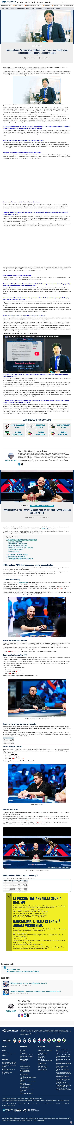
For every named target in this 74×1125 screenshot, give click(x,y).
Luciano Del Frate (45, 58)
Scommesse (40, 2)
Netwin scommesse (25, 1092)
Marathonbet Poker (25, 1062)
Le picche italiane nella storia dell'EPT (16, 556)
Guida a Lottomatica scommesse (28, 1077)
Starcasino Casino (42, 1066)
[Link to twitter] (22, 464)
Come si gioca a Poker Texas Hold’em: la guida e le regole (9, 1062)
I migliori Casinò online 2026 (63, 1054)
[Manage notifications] (71, 1122)
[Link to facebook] (19, 1015)
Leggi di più (37, 1023)
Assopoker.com (24, 1030)
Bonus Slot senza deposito (62, 1083)
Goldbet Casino (42, 1057)
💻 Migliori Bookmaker (6, 5)
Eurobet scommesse (25, 1071)
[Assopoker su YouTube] (19, 1040)
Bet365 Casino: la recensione (45, 1050)
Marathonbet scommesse (26, 1093)
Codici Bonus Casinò (61, 1081)
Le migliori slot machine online (63, 1085)
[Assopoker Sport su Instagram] (49, 1040)
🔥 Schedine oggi (46, 5)
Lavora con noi (5, 1052)
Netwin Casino (41, 1052)
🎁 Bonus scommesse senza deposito (32, 5)
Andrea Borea (45, 517)
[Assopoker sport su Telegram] (54, 1040)
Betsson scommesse (25, 1068)
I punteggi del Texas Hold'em (9, 1065)
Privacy (4, 1050)
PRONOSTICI (40, 426)
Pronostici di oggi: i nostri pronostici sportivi (8, 1070)
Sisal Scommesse (24, 1073)
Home (3, 8)
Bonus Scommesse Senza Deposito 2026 (62, 1067)
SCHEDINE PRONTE (63, 426)
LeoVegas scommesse (25, 1076)
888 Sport (22, 1080)
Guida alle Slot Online (61, 1082)
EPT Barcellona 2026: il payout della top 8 (17, 554)
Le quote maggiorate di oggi (63, 1079)
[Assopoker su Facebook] (34, 1040)
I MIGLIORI (17, 433)
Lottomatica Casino (42, 1053)
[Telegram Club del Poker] (39, 1040)
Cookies (4, 1049)
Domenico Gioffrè (15, 985)
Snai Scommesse (24, 1074)
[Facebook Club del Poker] (44, 1040)
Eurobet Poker (23, 1060)
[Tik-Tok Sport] (64, 1040)
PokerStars (22, 1049)
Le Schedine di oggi (7, 1072)
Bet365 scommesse (24, 1070)
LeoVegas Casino (42, 1063)
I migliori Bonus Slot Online (62, 1088)
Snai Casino (41, 1059)
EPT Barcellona (35, 506)
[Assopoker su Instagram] (14, 1040)
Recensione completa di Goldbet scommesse (26, 1085)
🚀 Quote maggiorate (68, 5)
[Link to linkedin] (19, 464)
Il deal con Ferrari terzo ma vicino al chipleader (20, 548)
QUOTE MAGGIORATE (17, 426)
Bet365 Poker (23, 1053)
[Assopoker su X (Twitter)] (29, 1040)
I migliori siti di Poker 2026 (62, 1062)
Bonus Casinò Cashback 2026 (63, 1072)
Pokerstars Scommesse (25, 1079)
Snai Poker (22, 1052)
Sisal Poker (22, 1050)
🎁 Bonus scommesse (17, 5)
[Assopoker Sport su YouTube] (59, 1040)
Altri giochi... (48, 2)
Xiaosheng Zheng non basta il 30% (17, 546)
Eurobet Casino (42, 1065)
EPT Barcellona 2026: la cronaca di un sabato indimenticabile (21, 539)
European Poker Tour (47, 506)
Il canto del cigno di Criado (15, 550)
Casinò (33, 2)
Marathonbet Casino (43, 1070)
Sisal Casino (41, 1056)
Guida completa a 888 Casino (45, 1060)
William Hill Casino (42, 1069)
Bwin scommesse (24, 1087)
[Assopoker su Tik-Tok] (24, 1040)
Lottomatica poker (24, 1059)
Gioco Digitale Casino (43, 1068)
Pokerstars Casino (42, 1054)
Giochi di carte (5, 1073)
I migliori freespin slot (61, 1086)
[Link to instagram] (22, 1015)
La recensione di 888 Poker (26, 1054)
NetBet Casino (41, 1062)
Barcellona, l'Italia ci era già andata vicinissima (20, 558)
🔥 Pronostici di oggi (57, 5)
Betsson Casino (42, 1049)
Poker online (20, 2)
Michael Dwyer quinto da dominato (17, 544)
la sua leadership (23, 582)
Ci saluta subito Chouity (15, 542)
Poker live (27, 2)
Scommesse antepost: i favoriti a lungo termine (63, 1074)
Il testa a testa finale (14, 552)
